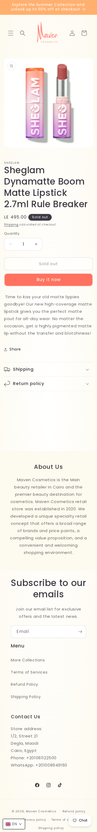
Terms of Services (29, 672)
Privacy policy (34, 819)
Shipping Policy (26, 696)
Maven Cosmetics (41, 811)
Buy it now (49, 279)
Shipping (11, 225)
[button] (11, 33)
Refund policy (74, 811)
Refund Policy (24, 684)
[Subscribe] (80, 631)
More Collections (28, 660)
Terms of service (65, 819)
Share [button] (15, 349)
